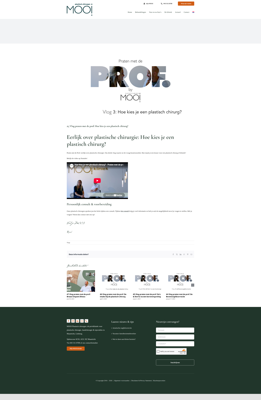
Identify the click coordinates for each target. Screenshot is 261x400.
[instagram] (73, 321)
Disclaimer (134, 380)
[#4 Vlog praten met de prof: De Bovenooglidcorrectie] (180, 281)
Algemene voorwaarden (121, 380)
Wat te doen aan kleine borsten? (124, 339)
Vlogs (68, 242)
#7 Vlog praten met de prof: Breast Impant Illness (79, 295)
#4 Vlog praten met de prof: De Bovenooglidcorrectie (179, 295)
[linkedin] (77, 321)
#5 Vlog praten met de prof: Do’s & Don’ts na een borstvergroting (147, 295)
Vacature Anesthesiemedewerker (124, 334)
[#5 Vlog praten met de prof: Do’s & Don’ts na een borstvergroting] (147, 281)
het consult (125, 211)
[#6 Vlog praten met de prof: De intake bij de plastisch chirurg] (114, 281)
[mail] (82, 321)
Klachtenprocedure (159, 380)
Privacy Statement (146, 380)
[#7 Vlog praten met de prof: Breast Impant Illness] (81, 281)
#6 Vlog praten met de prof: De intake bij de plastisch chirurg (113, 295)
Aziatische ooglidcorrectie (122, 328)
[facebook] (68, 321)
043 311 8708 (75, 343)
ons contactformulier (90, 343)
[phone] (86, 321)
